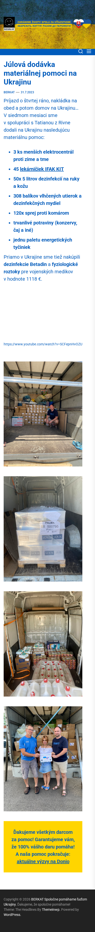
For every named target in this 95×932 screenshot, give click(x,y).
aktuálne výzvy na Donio (43, 861)
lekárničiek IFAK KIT (42, 169)
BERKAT (9, 92)
